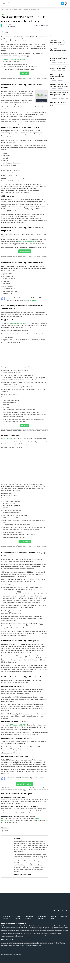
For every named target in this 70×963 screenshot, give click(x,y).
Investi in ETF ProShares (24, 784)
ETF (3, 14)
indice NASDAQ (32, 300)
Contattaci (64, 916)
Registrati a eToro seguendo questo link (14, 59)
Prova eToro (24, 73)
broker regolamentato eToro (27, 241)
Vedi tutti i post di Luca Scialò (22, 874)
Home (2, 9)
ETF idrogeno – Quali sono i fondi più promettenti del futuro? (58, 76)
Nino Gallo (54, 44)
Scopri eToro (24, 425)
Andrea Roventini (56, 98)
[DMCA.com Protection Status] (56, 954)
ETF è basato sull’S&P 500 (18, 725)
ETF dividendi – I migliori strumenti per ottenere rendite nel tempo (58, 58)
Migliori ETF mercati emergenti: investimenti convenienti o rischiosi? (59, 94)
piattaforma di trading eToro (19, 323)
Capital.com (9, 438)
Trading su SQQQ (24, 251)
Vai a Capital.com (24, 541)
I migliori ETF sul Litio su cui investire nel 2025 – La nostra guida (58, 104)
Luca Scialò (11, 26)
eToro (38, 818)
